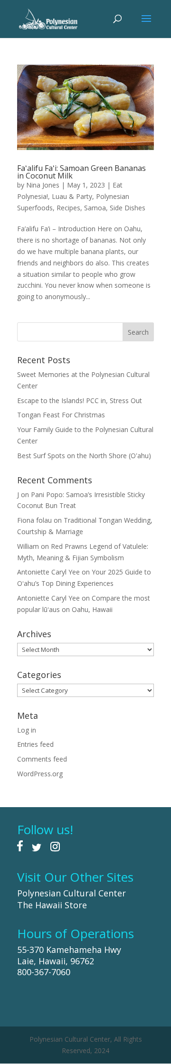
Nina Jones (42, 184)
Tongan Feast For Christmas (61, 414)
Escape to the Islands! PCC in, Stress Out (79, 400)
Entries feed (35, 744)
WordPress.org (40, 773)
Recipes (68, 207)
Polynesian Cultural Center (71, 893)
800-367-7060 (43, 972)
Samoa (95, 207)
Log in (26, 729)
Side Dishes (127, 207)
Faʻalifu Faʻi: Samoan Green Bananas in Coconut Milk (81, 172)
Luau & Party (72, 196)
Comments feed (42, 758)
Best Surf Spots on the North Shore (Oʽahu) (84, 455)
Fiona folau (34, 520)
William (28, 546)
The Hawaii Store (52, 905)
